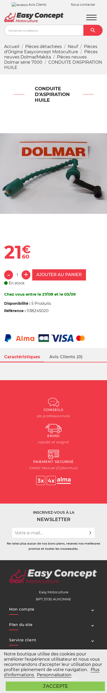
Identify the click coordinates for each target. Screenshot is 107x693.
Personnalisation (54, 674)
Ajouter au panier (59, 274)
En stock (16, 283)
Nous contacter (83, 5)
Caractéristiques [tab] (22, 356)
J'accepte (55, 686)
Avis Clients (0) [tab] (66, 356)
